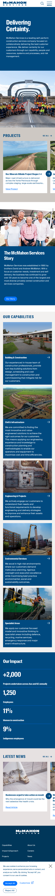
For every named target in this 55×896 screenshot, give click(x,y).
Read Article (12, 807)
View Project (12, 189)
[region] (27, 879)
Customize (25, 883)
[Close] (50, 866)
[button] (49, 174)
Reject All (9, 890)
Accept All (10, 883)
